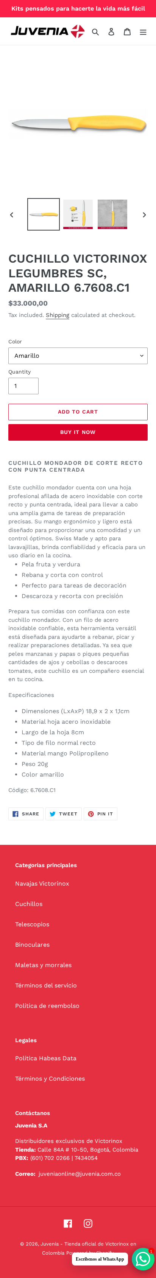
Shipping (57, 315)
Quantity (19, 372)
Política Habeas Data (45, 1058)
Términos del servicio (46, 985)
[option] (44, 214)
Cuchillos (28, 903)
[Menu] (143, 31)
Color (15, 341)
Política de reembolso (47, 1005)
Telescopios (32, 924)
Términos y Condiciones (50, 1078)
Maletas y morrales (43, 965)
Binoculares (32, 944)
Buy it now (78, 432)
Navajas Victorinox (42, 883)
